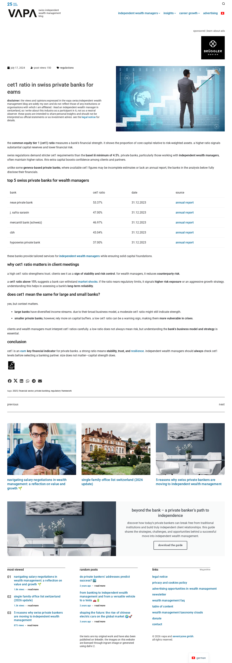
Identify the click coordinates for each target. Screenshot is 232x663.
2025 (15, 391)
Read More (33, 589)
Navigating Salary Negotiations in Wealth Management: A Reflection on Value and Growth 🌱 (37, 484)
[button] (9, 381)
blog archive (205, 570)
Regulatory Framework (61, 391)
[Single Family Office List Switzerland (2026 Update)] (116, 449)
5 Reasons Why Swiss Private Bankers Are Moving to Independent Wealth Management (38, 616)
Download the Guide (170, 545)
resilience (137, 351)
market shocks (88, 281)
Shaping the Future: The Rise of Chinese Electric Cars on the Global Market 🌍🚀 (106, 614)
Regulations (67, 67)
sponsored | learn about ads (209, 30)
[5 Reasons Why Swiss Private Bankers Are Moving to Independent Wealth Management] (190, 449)
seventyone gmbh (183, 636)
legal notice (89, 117)
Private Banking (42, 391)
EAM (23, 351)
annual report (185, 202)
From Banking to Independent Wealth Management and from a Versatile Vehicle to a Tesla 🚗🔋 (107, 596)
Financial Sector (26, 391)
